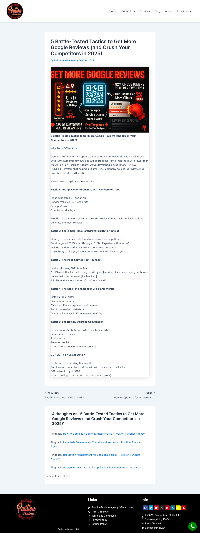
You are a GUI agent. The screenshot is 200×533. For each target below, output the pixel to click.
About (168, 11)
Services (145, 11)
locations (182, 11)
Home (112, 11)
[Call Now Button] (192, 526)
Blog (157, 11)
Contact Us (128, 11)
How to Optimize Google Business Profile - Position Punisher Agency (104, 433)
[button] (189, 11)
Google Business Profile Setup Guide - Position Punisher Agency (101, 467)
